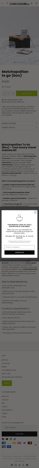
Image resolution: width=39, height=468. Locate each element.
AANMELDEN (19, 252)
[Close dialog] (35, 212)
